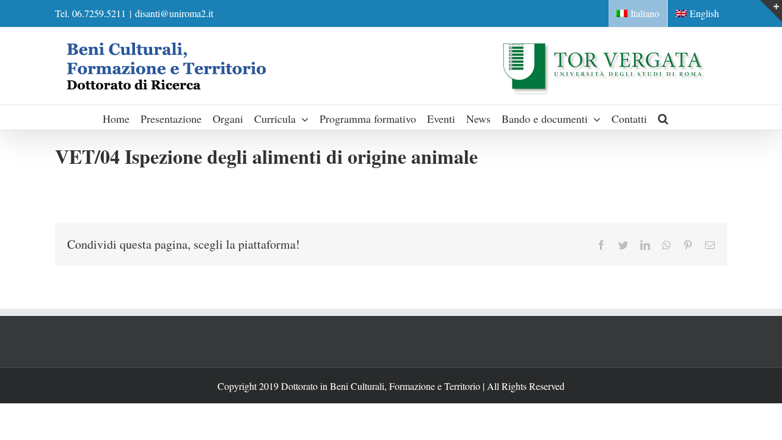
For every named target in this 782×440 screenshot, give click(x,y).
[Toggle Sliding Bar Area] (771, 11)
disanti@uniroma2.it (174, 13)
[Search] (663, 117)
